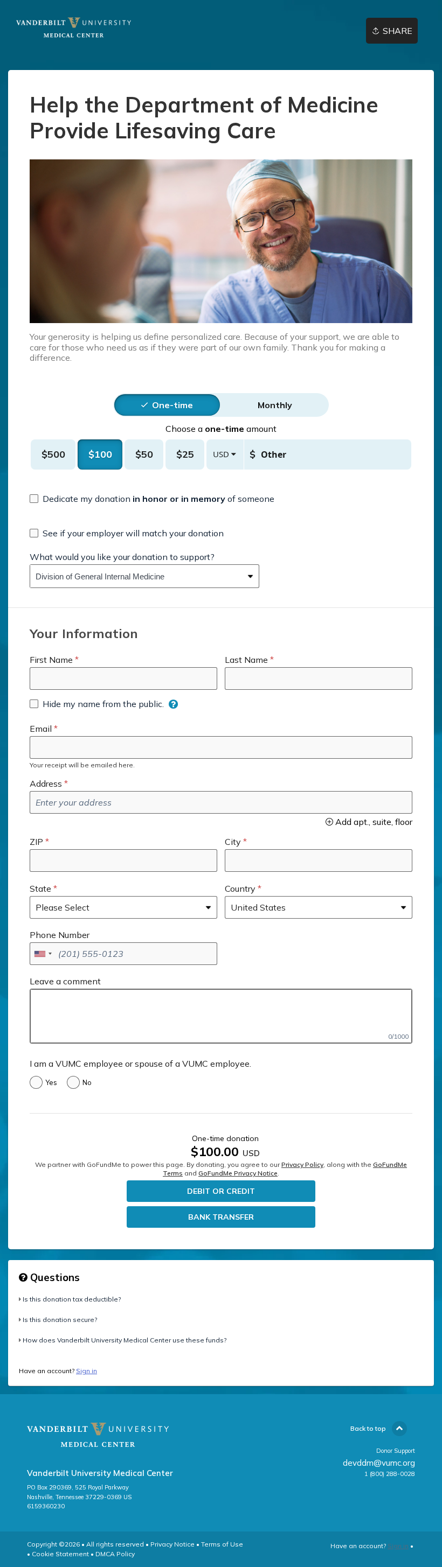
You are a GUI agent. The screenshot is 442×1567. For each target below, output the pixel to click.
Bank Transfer (221, 1217)
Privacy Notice (172, 1544)
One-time (172, 405)
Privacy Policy (302, 1164)
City (233, 841)
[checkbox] (152, 498)
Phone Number (59, 934)
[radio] (172, 405)
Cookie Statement (60, 1554)
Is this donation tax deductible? (72, 1299)
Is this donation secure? (60, 1320)
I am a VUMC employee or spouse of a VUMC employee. (140, 1063)
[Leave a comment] (221, 1016)
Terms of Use (222, 1544)
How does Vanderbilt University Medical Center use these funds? (124, 1340)
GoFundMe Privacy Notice (238, 1173)
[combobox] (136, 576)
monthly (275, 405)
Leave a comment (65, 981)
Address (46, 783)
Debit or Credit (221, 1191)
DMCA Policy (115, 1554)
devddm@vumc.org (379, 1463)
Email (41, 728)
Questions (53, 1277)
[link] (81, 27)
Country (240, 888)
